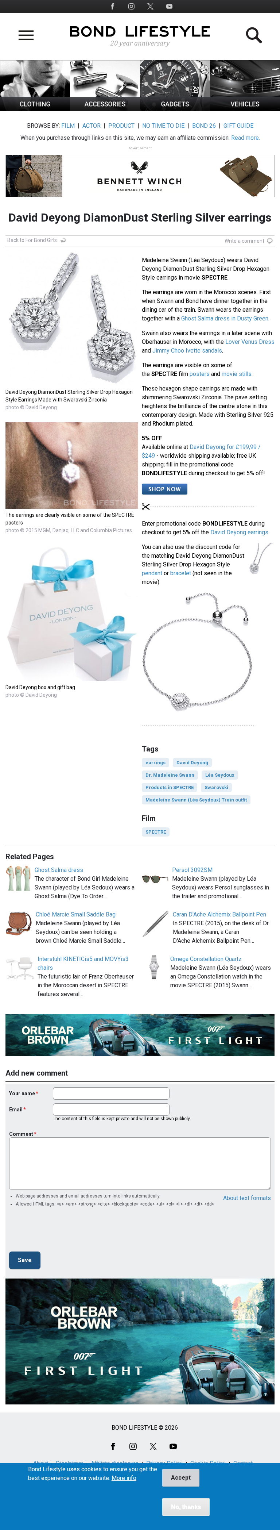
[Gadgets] (175, 109)
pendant (152, 573)
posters (200, 373)
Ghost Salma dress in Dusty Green (224, 318)
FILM (68, 125)
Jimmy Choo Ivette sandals (187, 350)
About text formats (247, 1198)
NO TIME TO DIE (163, 125)
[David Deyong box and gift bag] (71, 679)
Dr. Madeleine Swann (169, 775)
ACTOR (91, 125)
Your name (22, 1093)
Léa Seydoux (219, 775)
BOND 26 (204, 125)
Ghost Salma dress (59, 869)
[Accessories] (105, 109)
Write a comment (244, 241)
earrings (155, 762)
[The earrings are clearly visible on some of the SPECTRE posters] (71, 506)
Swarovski (216, 787)
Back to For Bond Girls (32, 240)
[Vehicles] (245, 109)
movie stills (237, 373)
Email (16, 1109)
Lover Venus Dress (250, 341)
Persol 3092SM (192, 869)
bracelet (180, 573)
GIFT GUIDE (238, 125)
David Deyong (192, 762)
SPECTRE (155, 832)
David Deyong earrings (239, 532)
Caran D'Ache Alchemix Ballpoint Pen (219, 914)
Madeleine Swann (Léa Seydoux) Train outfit (196, 800)
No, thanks (186, 1507)
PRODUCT (121, 125)
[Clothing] (35, 109)
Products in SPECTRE (169, 787)
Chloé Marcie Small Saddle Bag (76, 914)
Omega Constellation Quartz (206, 959)
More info (124, 1478)
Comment (21, 1134)
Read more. (245, 137)
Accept (181, 1477)
